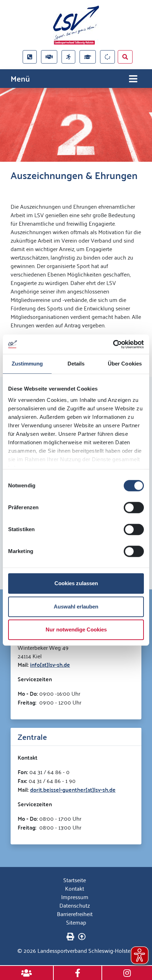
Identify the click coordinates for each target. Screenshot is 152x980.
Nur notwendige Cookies (76, 629)
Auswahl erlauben (76, 607)
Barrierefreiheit (75, 914)
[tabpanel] (76, 125)
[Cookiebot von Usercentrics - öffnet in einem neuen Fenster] (113, 344)
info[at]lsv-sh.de (50, 664)
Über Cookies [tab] (125, 364)
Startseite (74, 880)
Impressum (74, 897)
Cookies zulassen (76, 583)
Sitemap (76, 922)
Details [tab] (76, 364)
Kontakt (74, 888)
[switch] (134, 507)
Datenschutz (74, 905)
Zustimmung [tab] (27, 364)
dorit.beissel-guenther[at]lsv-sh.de (73, 789)
